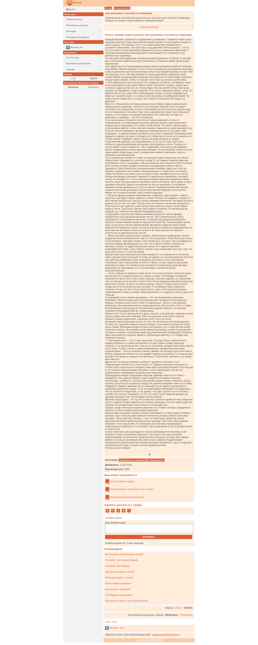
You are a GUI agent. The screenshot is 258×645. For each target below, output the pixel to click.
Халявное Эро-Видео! (117, 566)
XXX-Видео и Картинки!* (118, 595)
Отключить (186, 615)
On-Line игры (72, 57)
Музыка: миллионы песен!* (120, 572)
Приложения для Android (78, 63)
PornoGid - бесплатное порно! (121, 560)
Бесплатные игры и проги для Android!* (127, 601)
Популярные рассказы (77, 25)
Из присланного (122, 8)
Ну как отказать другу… (123, 481)
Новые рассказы (74, 19)
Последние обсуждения (77, 37)
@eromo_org (116, 627)
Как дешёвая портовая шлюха (127, 497)
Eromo (108, 8)
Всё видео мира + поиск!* (119, 577)
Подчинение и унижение (132, 460)
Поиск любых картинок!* (118, 583)
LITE (178, 608)
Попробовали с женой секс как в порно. (132, 489)
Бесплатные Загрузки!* (118, 589)
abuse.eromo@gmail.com (165, 634)
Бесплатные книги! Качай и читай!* (124, 554)
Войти (72, 9)
